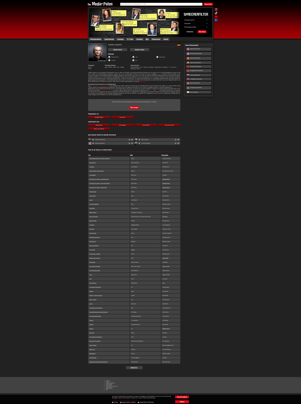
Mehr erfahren (134, 103)
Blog (147, 39)
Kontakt (166, 39)
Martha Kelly (165, 258)
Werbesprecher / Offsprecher (112, 386)
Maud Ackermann (100, 143)
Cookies (114, 400)
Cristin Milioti (146, 125)
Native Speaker (109, 385)
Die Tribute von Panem (106, 90)
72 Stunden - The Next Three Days (100, 85)
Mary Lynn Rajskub (99, 129)
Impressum (108, 380)
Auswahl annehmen (182, 397)
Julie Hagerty (122, 125)
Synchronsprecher (109, 387)
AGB (107, 389)
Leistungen (120, 39)
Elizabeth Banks (99, 117)
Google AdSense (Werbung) (146, 402)
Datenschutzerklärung (110, 382)
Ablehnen (182, 402)
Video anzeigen (134, 107)
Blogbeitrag (143, 81)
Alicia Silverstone (169, 125)
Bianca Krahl (144, 139)
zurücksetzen (189, 32)
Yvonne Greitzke (145, 143)
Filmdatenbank (156, 39)
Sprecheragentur (109, 384)
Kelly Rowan (99, 125)
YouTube (116, 402)
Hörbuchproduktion (95, 39)
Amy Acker (122, 117)
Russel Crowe (176, 87)
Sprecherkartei (109, 388)
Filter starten (202, 32)
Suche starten (208, 4)
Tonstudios (139, 39)
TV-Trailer (130, 39)
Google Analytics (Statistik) (129, 402)
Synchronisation (109, 39)
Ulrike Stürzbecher (100, 139)
